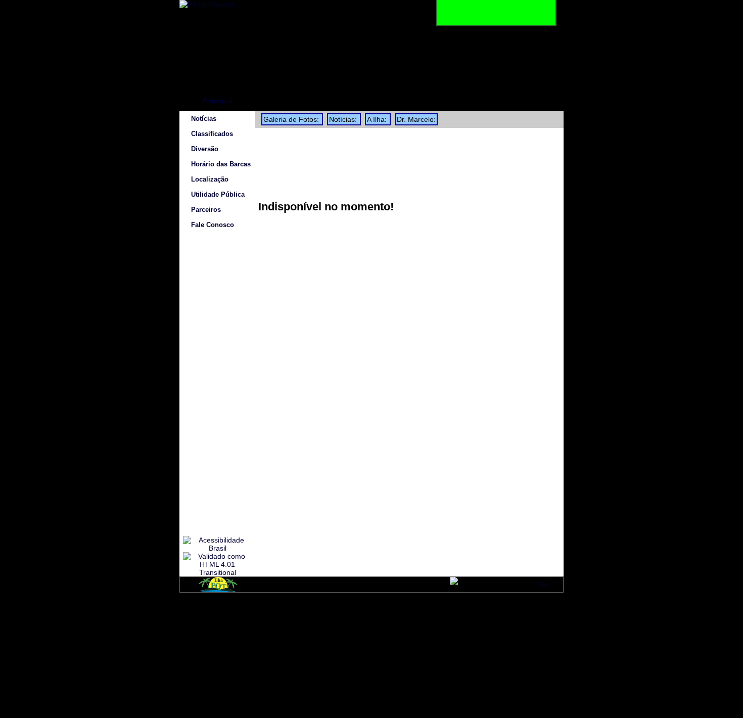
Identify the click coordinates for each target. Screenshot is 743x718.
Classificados (212, 134)
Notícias (203, 118)
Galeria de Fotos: (292, 119)
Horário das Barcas (221, 164)
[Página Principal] (207, 4)
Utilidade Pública (218, 194)
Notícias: (344, 119)
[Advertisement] (217, 384)
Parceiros (206, 209)
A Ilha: (378, 119)
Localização (209, 179)
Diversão (204, 149)
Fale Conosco (212, 225)
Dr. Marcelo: (416, 119)
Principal (217, 101)
